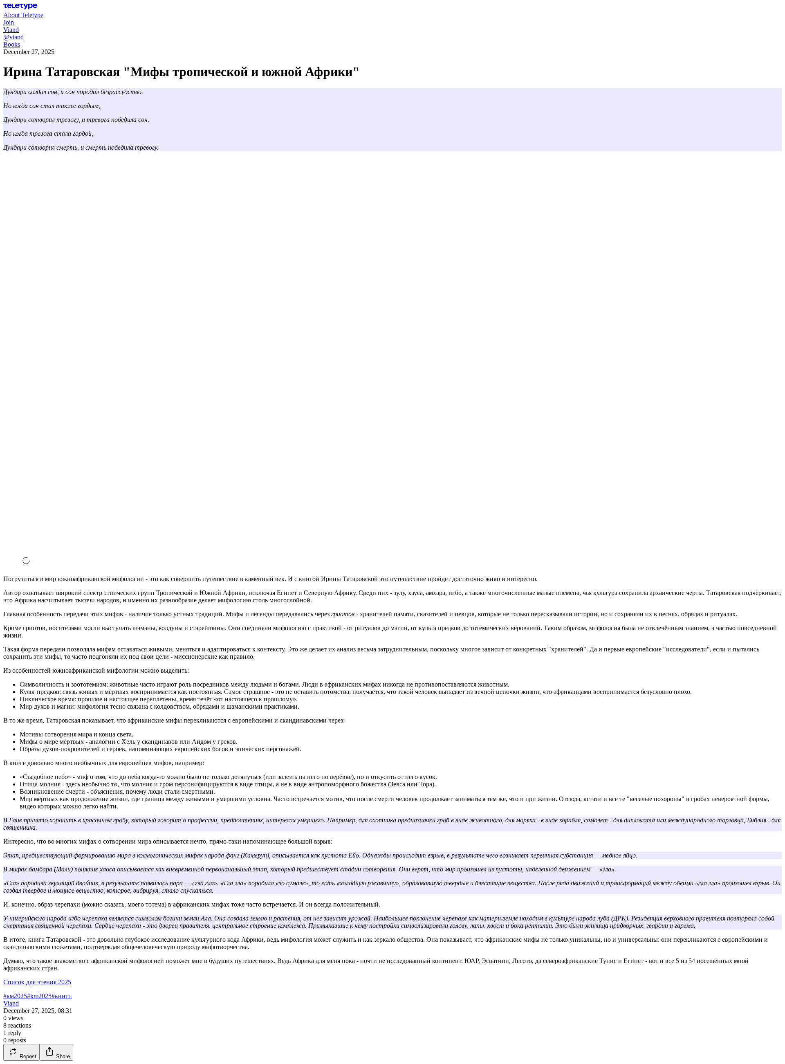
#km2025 (39, 995)
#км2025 (15, 995)
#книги (62, 995)
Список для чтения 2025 (37, 982)
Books (11, 44)
